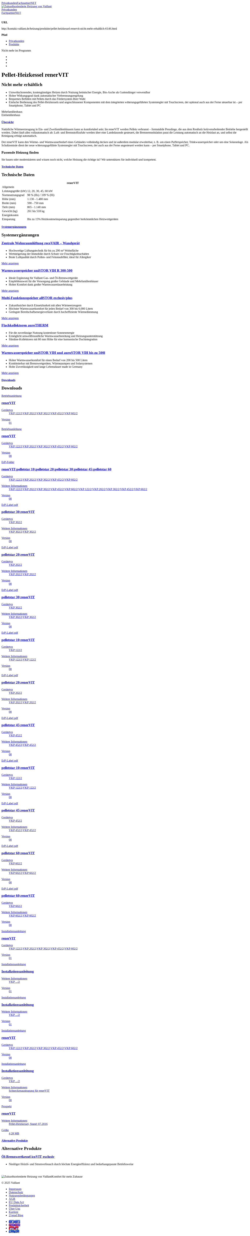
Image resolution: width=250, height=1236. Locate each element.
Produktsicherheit (19, 1205)
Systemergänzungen (13, 226)
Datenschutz (16, 1192)
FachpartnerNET (26, 3)
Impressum (15, 1189)
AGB (12, 1198)
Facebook (14, 1221)
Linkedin (14, 1231)
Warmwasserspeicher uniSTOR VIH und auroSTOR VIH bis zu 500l (53, 353)
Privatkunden (9, 3)
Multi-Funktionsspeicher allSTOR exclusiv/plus (36, 298)
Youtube (13, 1228)
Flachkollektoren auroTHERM (24, 325)
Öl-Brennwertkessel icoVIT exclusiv (28, 1157)
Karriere (13, 1212)
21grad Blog (16, 1215)
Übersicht (7, 122)
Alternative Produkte (14, 1140)
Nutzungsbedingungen (22, 1195)
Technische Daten (12, 166)
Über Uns (14, 1208)
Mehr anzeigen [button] (10, 263)
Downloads (8, 380)
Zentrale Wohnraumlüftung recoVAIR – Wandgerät (40, 243)
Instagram (14, 1224)
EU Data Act (16, 1202)
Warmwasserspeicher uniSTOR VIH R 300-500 (36, 270)
